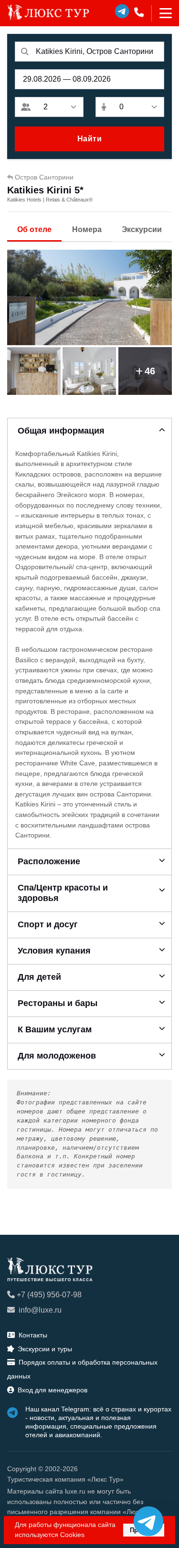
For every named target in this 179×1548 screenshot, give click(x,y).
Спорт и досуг (48, 924)
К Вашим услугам (55, 1029)
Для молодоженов (57, 1055)
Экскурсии (142, 229)
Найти (89, 139)
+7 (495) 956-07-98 (49, 1295)
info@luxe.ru (40, 1310)
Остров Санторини (44, 177)
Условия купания (54, 950)
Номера (87, 229)
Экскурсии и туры (45, 1349)
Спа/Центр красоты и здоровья (63, 893)
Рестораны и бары (57, 1003)
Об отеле (34, 229)
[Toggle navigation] (161, 13)
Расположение (49, 861)
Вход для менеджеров (52, 1390)
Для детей (39, 977)
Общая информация (61, 430)
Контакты (33, 1335)
